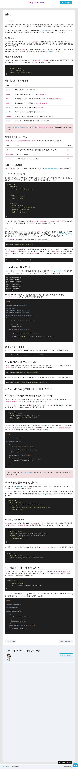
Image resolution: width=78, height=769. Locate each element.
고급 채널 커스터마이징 (17, 127)
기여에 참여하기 (67, 655)
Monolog (44, 30)
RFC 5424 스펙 (60, 271)
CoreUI (4, 766)
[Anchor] (17, 20)
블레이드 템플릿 (65, 641)
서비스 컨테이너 (27, 472)
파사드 (9, 271)
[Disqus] (39, 687)
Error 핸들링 (11, 641)
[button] (66, 2)
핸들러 (19, 486)
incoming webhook (51, 168)
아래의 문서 (47, 51)
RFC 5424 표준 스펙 (64, 234)
